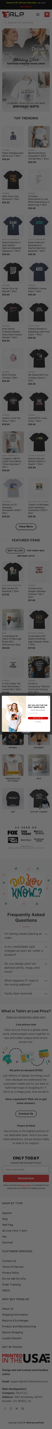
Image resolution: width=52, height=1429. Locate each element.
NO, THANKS (38, 721)
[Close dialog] (49, 697)
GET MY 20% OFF (38, 718)
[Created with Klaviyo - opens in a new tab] (26, 732)
